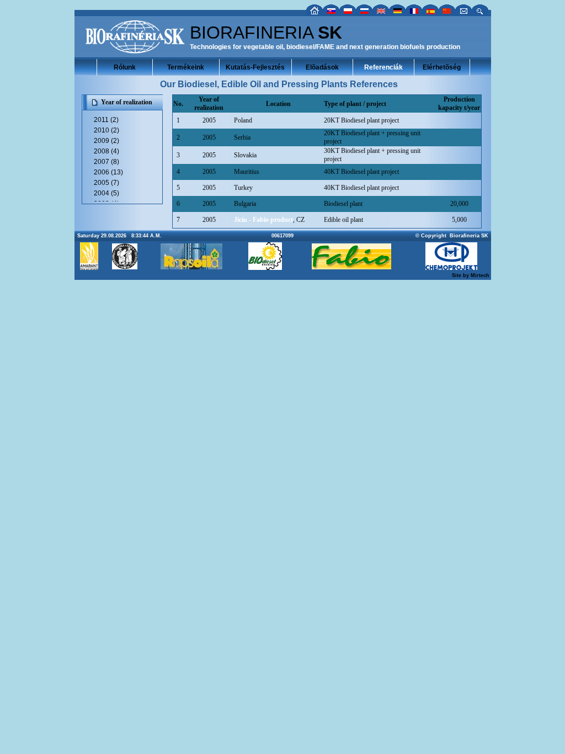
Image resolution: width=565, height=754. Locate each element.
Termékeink (185, 67)
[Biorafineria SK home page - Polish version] (347, 12)
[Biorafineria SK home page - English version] (380, 12)
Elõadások (322, 67)
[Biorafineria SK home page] (314, 12)
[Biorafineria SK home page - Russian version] (364, 12)
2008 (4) (106, 151)
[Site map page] (480, 12)
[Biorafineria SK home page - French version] (414, 12)
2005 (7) (106, 183)
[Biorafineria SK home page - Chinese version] (447, 12)
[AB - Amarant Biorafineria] (89, 267)
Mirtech (480, 275)
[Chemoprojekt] (451, 267)
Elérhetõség (442, 67)
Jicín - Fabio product (263, 220)
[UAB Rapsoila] (191, 266)
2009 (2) (106, 141)
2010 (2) (106, 130)
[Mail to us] (463, 12)
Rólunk (125, 67)
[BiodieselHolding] (265, 267)
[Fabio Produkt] (351, 266)
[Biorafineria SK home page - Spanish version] (430, 12)
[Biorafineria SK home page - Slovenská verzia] (331, 12)
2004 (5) (106, 193)
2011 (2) (106, 120)
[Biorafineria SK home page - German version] (397, 12)
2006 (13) (108, 172)
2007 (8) (106, 162)
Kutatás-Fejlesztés (255, 67)
